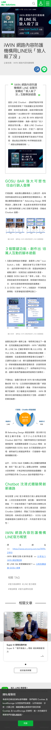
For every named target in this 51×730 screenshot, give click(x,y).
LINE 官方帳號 (29, 584)
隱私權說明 (17, 714)
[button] (25, 664)
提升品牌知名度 (26, 589)
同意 (25, 723)
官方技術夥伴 (15, 584)
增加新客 (13, 589)
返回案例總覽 (25, 670)
